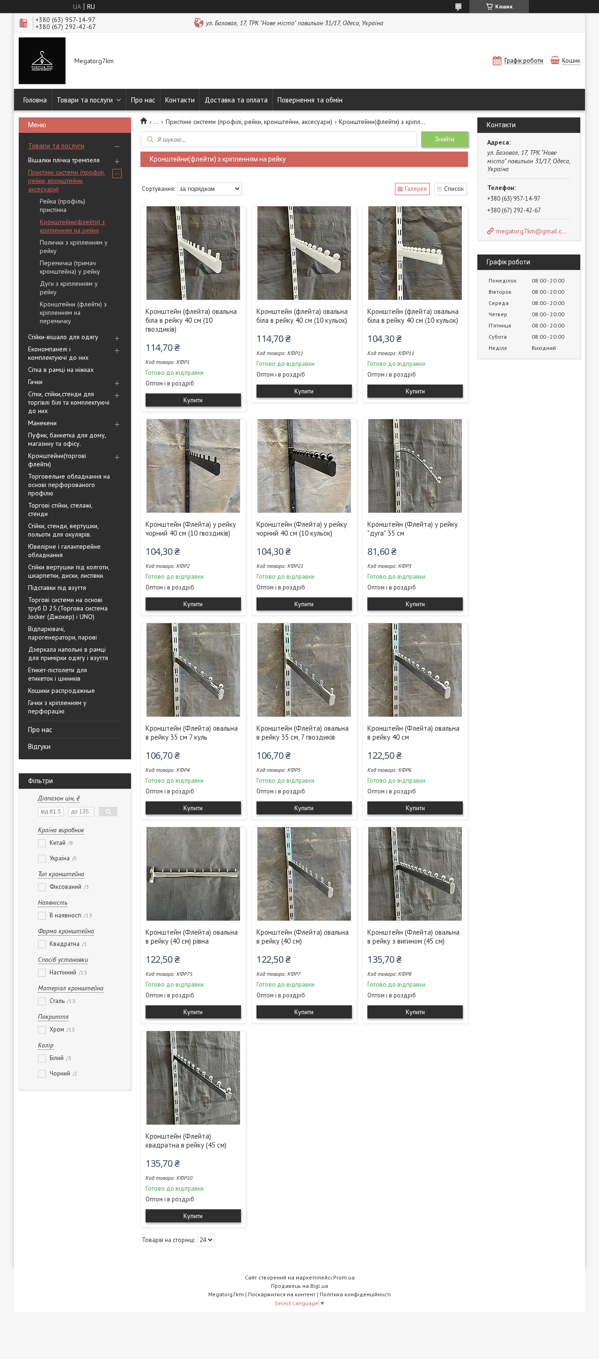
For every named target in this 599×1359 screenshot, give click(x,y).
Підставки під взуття (57, 587)
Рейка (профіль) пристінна (62, 205)
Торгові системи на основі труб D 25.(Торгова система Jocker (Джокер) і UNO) (68, 608)
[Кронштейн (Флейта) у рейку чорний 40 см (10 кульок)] (304, 466)
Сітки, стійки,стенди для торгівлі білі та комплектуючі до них (69, 402)
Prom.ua (344, 1277)
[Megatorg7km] (42, 61)
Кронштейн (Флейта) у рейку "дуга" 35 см (412, 529)
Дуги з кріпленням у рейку (69, 287)
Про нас (143, 99)
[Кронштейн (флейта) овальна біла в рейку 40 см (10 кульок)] (304, 253)
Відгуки (39, 746)
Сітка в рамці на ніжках (61, 369)
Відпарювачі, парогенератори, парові (62, 633)
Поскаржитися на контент (281, 1294)
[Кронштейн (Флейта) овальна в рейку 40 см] (415, 670)
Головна (35, 99)
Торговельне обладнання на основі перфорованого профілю (69, 484)
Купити (193, 400)
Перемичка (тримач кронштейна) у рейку (70, 267)
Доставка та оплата (236, 99)
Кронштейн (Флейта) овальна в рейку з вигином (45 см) (413, 936)
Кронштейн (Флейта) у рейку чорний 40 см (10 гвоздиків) (191, 529)
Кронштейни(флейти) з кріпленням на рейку (72, 226)
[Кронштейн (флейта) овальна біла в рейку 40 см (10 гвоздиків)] (193, 253)
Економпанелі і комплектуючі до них (58, 353)
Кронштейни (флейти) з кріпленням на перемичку (73, 312)
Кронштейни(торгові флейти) (57, 459)
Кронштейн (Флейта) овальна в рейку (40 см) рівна (192, 936)
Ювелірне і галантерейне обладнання (64, 550)
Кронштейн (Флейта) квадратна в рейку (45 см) (186, 1140)
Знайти (444, 139)
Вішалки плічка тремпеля (64, 160)
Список (454, 189)
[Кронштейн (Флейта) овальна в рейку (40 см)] (304, 874)
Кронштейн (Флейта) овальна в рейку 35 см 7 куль (192, 732)
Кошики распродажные (61, 690)
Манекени (42, 423)
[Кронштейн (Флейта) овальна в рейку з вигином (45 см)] (415, 874)
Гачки (35, 382)
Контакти (180, 99)
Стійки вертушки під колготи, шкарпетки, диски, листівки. (68, 571)
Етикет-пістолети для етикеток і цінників (57, 674)
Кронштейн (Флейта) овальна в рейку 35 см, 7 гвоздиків (302, 732)
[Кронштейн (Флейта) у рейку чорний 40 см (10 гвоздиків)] (193, 466)
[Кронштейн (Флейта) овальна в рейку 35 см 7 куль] (193, 670)
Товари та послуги (85, 99)
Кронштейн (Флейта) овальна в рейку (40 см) (302, 936)
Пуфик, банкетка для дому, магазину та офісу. (67, 439)
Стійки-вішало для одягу (63, 337)
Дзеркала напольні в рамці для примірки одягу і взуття (68, 653)
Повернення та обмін (310, 99)
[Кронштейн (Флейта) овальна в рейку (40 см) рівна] (193, 874)
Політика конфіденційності (355, 1294)
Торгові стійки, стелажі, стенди (60, 509)
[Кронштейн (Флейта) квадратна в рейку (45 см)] (193, 1078)
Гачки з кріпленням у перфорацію (57, 706)
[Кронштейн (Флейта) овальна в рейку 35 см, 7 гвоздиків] (304, 670)
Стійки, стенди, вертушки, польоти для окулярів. (63, 530)
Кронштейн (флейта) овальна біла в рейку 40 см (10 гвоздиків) (191, 320)
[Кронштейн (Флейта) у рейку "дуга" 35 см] (415, 466)
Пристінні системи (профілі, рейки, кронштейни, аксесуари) (66, 180)
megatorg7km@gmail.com (532, 231)
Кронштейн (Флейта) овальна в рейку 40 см (413, 732)
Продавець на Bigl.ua (299, 1285)
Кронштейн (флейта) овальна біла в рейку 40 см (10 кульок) (302, 316)
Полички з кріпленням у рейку (74, 246)
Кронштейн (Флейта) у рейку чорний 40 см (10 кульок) (301, 529)
